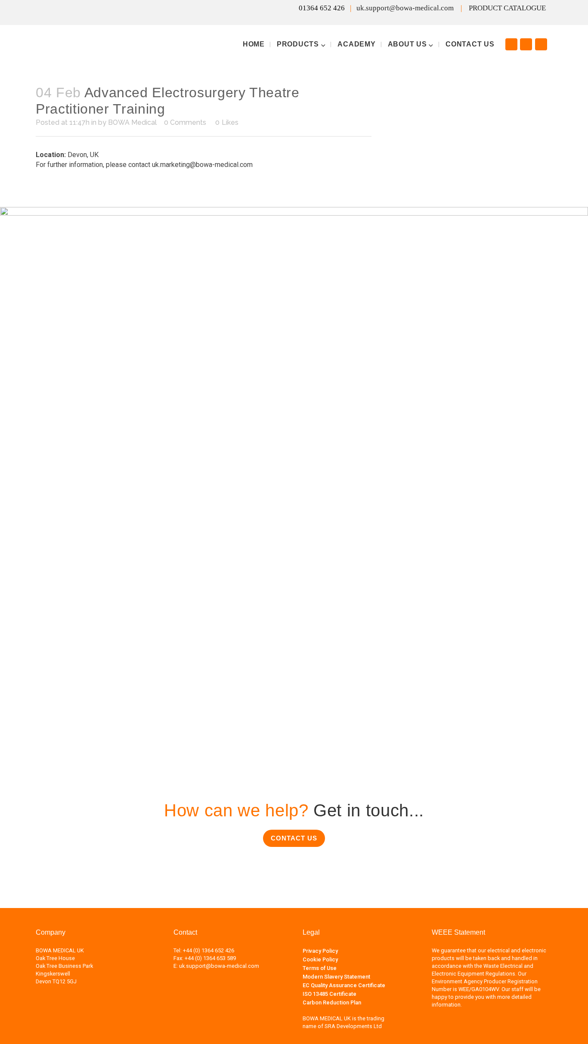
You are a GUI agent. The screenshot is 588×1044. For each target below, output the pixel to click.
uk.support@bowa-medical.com (405, 8)
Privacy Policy (320, 951)
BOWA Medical (132, 122)
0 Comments (185, 122)
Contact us (294, 838)
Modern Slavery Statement (336, 976)
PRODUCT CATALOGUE (507, 8)
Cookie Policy (320, 959)
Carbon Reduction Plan (332, 1002)
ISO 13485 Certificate (329, 994)
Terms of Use (320, 968)
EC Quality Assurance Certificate (344, 985)
